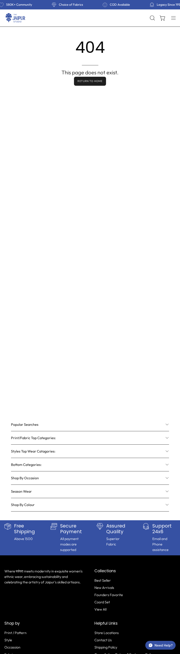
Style (8, 640)
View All (100, 609)
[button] (152, 18)
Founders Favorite (108, 595)
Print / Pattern (15, 633)
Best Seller (102, 580)
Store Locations (106, 633)
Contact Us (103, 640)
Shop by (12, 623)
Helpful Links (106, 623)
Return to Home (89, 81)
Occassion (12, 647)
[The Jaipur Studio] (15, 18)
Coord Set (102, 602)
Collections (105, 570)
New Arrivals (104, 587)
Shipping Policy (105, 647)
